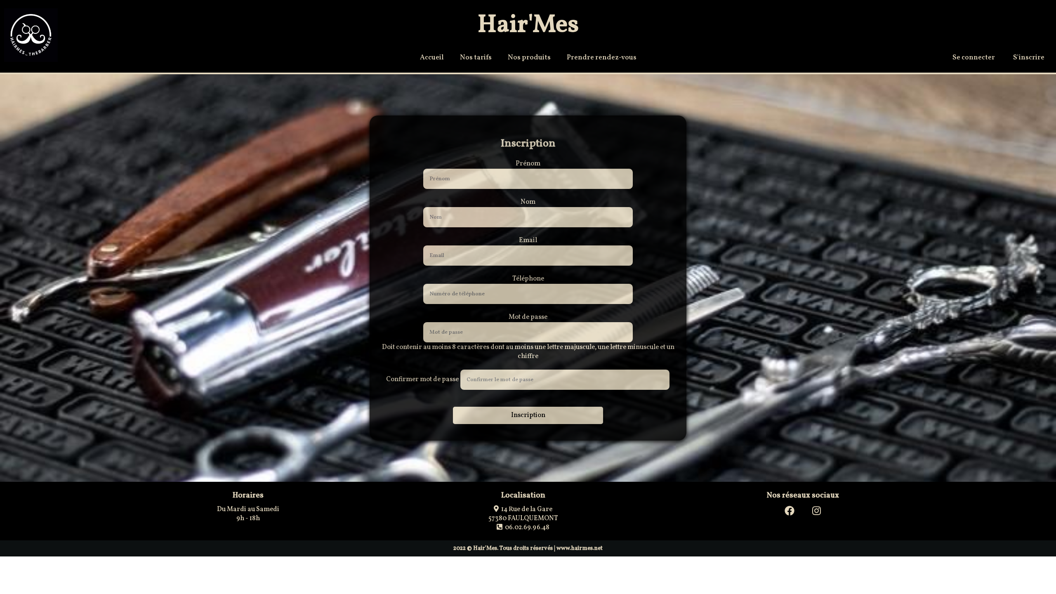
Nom (528, 202)
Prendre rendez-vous (601, 57)
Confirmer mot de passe (422, 379)
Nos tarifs (476, 57)
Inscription (528, 415)
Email (528, 240)
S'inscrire (1028, 57)
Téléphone (528, 278)
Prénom (528, 163)
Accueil (432, 57)
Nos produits (529, 57)
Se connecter (973, 57)
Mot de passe (528, 317)
